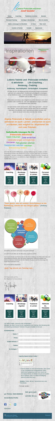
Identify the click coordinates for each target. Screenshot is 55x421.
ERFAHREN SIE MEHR (9, 180)
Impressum (7, 408)
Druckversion (9, 415)
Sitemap (15, 415)
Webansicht (47, 415)
